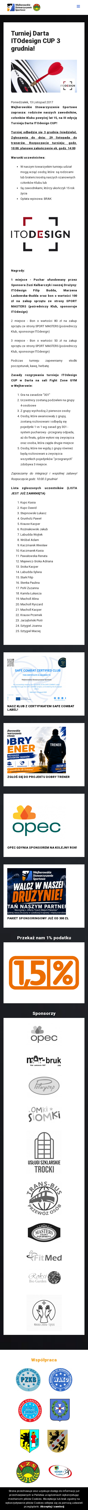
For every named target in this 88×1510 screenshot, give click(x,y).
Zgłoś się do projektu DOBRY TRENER (38, 777)
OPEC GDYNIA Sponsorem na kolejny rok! (42, 847)
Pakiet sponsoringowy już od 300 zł (38, 918)
